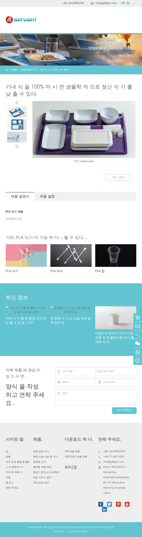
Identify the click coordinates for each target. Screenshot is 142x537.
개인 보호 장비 (41, 483)
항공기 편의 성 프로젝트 (46, 472)
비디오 (71, 467)
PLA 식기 (45, 70)
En (128, 3)
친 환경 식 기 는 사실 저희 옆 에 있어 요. (70, 321)
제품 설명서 (20, 196)
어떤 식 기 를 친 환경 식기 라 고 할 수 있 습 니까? (26, 321)
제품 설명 (47, 196)
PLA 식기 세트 (60, 70)
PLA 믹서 (56, 271)
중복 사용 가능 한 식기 (45, 457)
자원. (101, 51)
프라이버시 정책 (78, 531)
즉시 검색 (118, 177)
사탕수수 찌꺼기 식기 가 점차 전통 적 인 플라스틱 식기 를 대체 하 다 (115, 338)
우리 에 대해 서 (84, 51)
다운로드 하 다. (79, 440)
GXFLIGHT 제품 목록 (76, 457)
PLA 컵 (100, 271)
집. (7, 70)
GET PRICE (124, 410)
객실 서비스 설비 (42, 477)
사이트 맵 (15, 440)
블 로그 (113, 51)
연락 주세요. (129, 51)
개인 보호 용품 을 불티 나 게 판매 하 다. (48, 51)
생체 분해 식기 (29, 70)
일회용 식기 (39, 462)
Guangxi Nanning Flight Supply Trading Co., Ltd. (71, 527)
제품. (19, 51)
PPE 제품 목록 (72, 452)
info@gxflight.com (104, 3)
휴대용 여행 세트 (42, 467)
